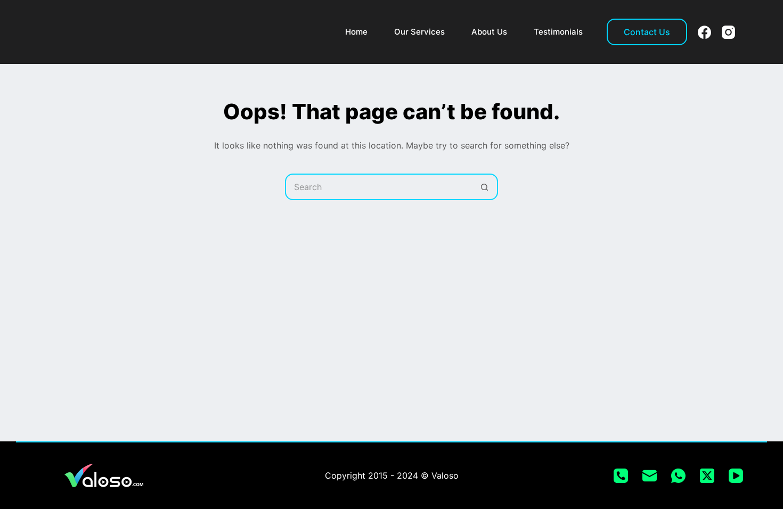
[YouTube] (736, 476)
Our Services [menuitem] (419, 32)
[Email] (649, 476)
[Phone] (621, 476)
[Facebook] (704, 32)
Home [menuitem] (356, 32)
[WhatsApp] (678, 476)
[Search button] (484, 187)
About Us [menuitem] (489, 32)
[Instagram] (728, 32)
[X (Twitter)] (707, 476)
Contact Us (647, 32)
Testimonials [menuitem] (558, 32)
